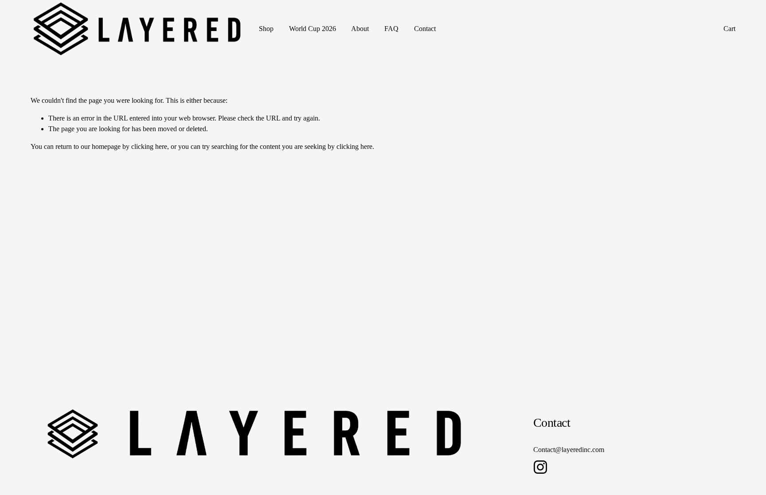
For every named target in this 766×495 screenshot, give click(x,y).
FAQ (391, 28)
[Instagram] (540, 467)
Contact (425, 28)
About (360, 28)
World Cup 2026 (312, 28)
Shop (266, 28)
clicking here (149, 146)
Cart (729, 28)
